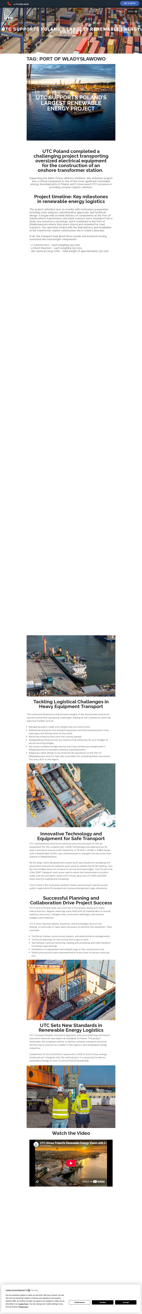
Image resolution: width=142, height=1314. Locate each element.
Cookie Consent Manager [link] (15, 1290)
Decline (103, 1302)
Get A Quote (129, 3)
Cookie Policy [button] (23, 1304)
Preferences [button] (23, 1307)
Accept (126, 1302)
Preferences (79, 1302)
